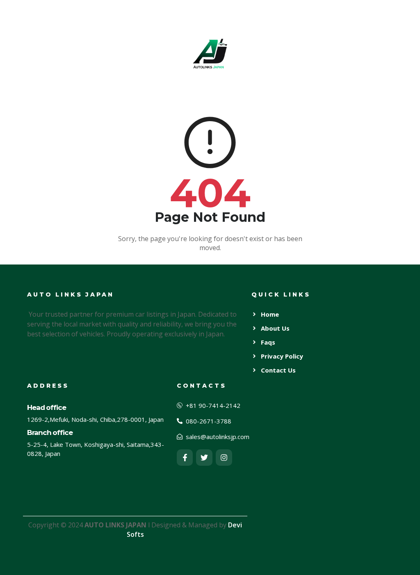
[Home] (210, 53)
